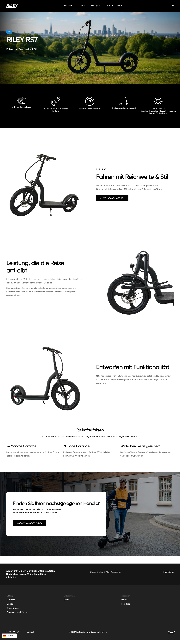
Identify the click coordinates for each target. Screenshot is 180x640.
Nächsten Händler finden (29, 523)
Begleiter (95, 6)
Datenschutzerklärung (17, 612)
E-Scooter (67, 6)
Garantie (11, 600)
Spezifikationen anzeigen (112, 198)
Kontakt (124, 600)
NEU (9, 31)
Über (119, 6)
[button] (9, 636)
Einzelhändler (13, 608)
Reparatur (108, 6)
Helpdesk (125, 604)
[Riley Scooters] (12, 6)
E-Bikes (82, 6)
